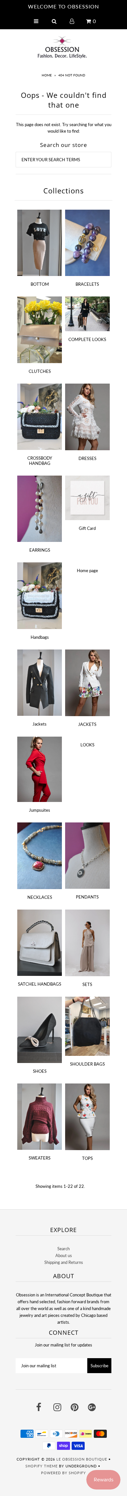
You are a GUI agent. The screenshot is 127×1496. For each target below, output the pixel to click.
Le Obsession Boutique (81, 1459)
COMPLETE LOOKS (87, 339)
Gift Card (87, 528)
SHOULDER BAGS (87, 1064)
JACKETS (87, 724)
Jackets (40, 724)
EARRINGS (39, 550)
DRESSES (87, 458)
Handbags (40, 637)
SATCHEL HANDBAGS (39, 984)
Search (63, 1248)
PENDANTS (87, 896)
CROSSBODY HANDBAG (39, 460)
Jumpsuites (39, 810)
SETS (87, 984)
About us (63, 1255)
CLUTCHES (40, 371)
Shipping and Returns (63, 1262)
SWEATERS (39, 1158)
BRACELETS (87, 284)
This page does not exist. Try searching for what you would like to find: (63, 128)
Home (47, 75)
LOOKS (87, 744)
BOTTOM (40, 284)
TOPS (87, 1158)
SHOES (40, 1071)
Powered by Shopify (63, 1473)
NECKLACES (39, 897)
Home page (87, 570)
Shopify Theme (41, 1466)
